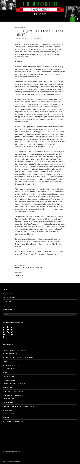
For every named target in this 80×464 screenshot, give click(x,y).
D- (12, 334)
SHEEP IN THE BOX (9, 369)
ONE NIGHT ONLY (9, 376)
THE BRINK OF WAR (10, 354)
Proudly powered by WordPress (12, 461)
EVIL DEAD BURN (9, 414)
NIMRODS (6, 361)
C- (12, 332)
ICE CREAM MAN (9, 380)
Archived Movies (8, 297)
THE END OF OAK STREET (12, 365)
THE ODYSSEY (8, 410)
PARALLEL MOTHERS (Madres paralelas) (28, 266)
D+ (8, 334)
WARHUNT (19, 274)
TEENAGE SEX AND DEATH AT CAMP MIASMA (18, 357)
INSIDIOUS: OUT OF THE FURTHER (14, 350)
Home (5, 290)
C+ (8, 332)
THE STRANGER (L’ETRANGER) (13, 421)
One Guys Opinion (37, 38)
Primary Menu (77, 19)
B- (12, 329)
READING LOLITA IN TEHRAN (13, 391)
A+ (8, 327)
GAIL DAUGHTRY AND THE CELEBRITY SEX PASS (19, 406)
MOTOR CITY (7, 387)
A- (12, 327)
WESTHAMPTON (8, 399)
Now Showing (8, 293)
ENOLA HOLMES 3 (9, 402)
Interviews (7, 301)
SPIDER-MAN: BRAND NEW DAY (14, 384)
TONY (5, 372)
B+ (8, 329)
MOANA (6, 417)
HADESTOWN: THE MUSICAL (13, 395)
